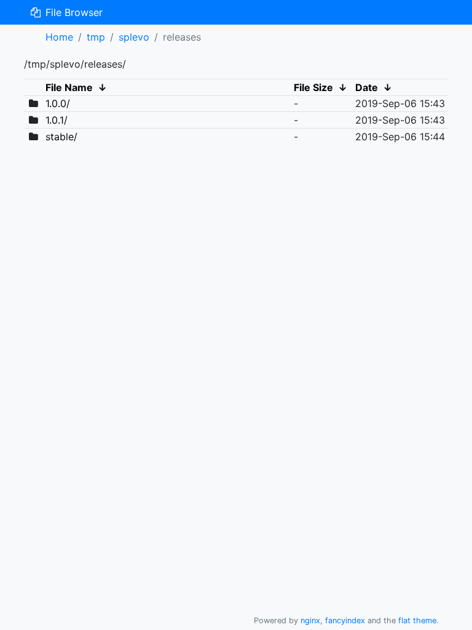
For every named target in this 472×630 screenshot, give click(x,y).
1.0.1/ (56, 120)
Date (366, 87)
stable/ (61, 136)
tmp (96, 37)
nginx (310, 620)
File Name (69, 87)
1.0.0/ (57, 103)
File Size (313, 87)
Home (59, 37)
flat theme (417, 620)
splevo (134, 37)
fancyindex (345, 620)
